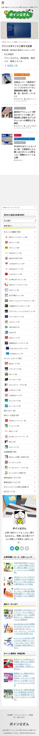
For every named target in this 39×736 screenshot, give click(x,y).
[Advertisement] (19, 190)
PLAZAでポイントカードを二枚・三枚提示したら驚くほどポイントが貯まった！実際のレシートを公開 (25, 152)
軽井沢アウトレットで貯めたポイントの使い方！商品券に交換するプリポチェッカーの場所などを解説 (25, 117)
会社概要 (9, 715)
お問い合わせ (21, 717)
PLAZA (28, 126)
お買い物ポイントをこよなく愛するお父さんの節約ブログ (19, 730)
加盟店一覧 (12, 65)
